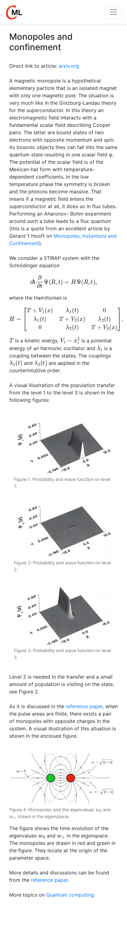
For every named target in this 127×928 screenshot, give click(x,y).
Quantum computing (70, 895)
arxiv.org (69, 66)
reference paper (84, 706)
